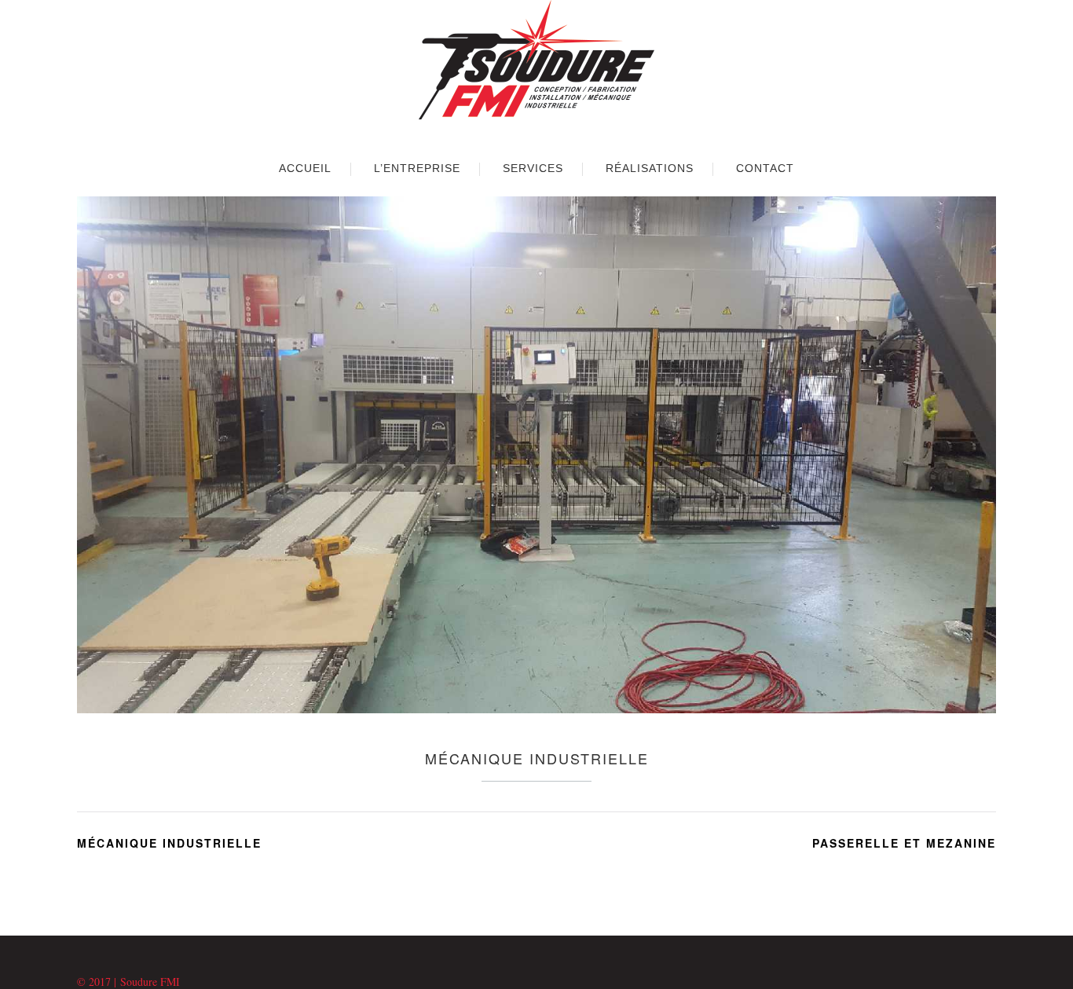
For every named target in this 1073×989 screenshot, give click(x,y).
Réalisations (650, 168)
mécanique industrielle (169, 843)
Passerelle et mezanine (904, 843)
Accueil (305, 168)
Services (533, 168)
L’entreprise (417, 168)
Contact (765, 168)
